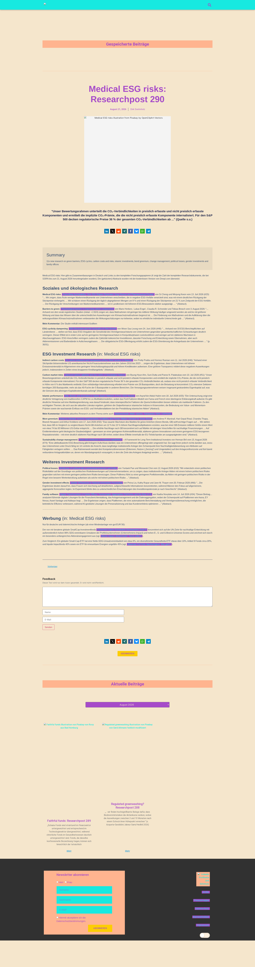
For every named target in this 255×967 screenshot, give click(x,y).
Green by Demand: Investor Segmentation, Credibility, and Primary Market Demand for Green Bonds (106, 419)
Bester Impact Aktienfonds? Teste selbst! (121, 536)
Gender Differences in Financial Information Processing (96, 483)
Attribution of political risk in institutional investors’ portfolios (88, 468)
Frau (69, 882)
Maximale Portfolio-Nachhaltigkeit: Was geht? (149, 544)
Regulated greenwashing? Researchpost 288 (127, 805)
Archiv (206, 892)
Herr (61, 882)
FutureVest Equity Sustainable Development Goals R (121, 529)
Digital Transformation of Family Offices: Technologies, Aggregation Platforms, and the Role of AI (105, 494)
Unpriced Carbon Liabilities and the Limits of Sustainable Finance (95, 375)
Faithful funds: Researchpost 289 (69, 820)
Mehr (69, 851)
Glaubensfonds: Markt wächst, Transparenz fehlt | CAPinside (143, 413)
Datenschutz (202, 908)
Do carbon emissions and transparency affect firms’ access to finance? (99, 360)
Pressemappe (201, 900)
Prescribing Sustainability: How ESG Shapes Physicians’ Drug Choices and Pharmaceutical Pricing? (108, 294)
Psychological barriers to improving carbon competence (87, 309)
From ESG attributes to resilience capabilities (100, 439)
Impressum (203, 925)
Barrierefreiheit (201, 917)
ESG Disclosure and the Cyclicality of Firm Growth (93, 328)
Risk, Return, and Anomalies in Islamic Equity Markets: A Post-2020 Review (99, 396)
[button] (106, 231)
